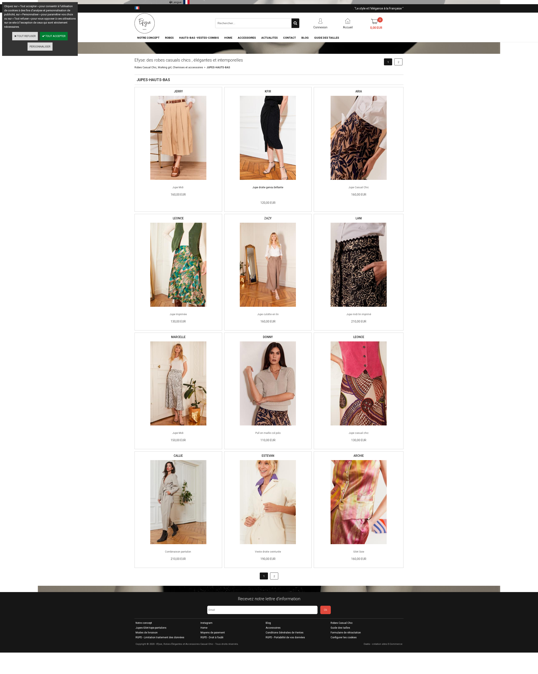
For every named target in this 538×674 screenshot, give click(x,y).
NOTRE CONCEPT (148, 37)
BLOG (305, 37)
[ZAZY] (268, 307)
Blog (268, 622)
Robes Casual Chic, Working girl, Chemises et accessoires (168, 67)
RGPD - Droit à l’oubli (211, 637)
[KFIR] (268, 181)
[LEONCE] (178, 307)
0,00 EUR (376, 27)
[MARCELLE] (178, 426)
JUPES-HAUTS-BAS (218, 67)
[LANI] (359, 307)
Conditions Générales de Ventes (284, 632)
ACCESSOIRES (247, 37)
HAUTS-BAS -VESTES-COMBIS (199, 37)
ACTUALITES (269, 37)
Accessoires (273, 627)
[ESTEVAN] (268, 545)
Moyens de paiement (212, 632)
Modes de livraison (147, 632)
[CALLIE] (178, 545)
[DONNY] (268, 426)
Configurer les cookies (344, 637)
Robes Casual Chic (342, 622)
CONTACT (289, 37)
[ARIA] (359, 181)
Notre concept (144, 622)
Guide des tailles (340, 627)
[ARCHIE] (359, 545)
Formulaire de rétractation (346, 632)
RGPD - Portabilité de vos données (285, 637)
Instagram (206, 622)
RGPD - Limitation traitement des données (160, 637)
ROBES (169, 37)
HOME (228, 37)
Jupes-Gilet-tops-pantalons (151, 627)
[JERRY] (178, 181)
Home (203, 627)
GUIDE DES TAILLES (326, 37)
